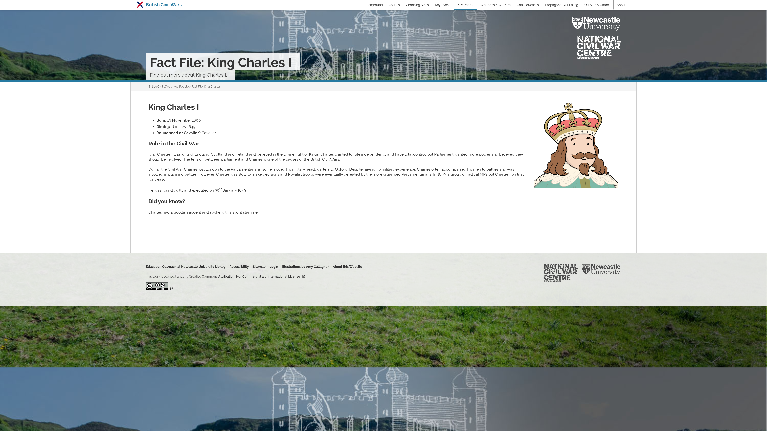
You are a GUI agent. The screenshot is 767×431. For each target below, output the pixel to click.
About (621, 5)
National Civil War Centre (599, 47)
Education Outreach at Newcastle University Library (186, 267)
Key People (465, 5)
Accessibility (239, 267)
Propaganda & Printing (561, 5)
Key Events (443, 5)
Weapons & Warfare (495, 5)
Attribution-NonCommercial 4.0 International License (259, 276)
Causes (394, 5)
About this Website (347, 267)
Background (373, 5)
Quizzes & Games (597, 5)
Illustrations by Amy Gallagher (305, 267)
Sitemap (259, 267)
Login (274, 267)
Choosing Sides (417, 5)
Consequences (528, 5)
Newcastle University (596, 24)
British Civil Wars (164, 4)
